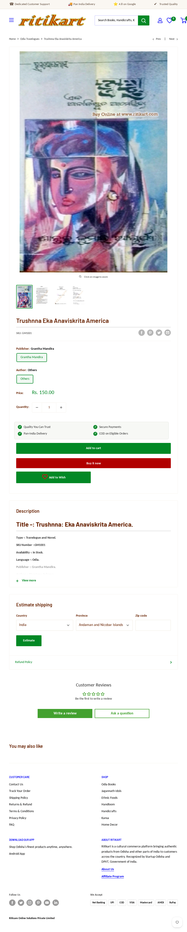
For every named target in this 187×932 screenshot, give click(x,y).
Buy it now (93, 463)
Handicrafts (108, 811)
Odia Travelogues (29, 39)
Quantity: (22, 407)
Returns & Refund (20, 804)
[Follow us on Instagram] (29, 902)
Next (171, 39)
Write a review (65, 713)
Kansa (105, 818)
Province (82, 616)
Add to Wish (57, 477)
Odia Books (108, 784)
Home (12, 39)
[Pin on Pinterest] (150, 332)
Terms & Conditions (21, 811)
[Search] (143, 20)
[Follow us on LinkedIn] (55, 902)
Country (21, 616)
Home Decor (109, 824)
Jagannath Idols (111, 791)
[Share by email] (167, 332)
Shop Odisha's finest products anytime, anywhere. (41, 847)
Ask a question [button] (122, 713)
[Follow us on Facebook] (12, 902)
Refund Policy (23, 662)
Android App (17, 854)
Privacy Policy (17, 818)
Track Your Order (20, 791)
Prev (158, 39)
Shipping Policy (18, 798)
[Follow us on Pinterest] (38, 902)
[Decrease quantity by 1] (37, 407)
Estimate (29, 640)
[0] (169, 22)
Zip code (141, 616)
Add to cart (93, 448)
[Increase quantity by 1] (61, 407)
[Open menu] (11, 20)
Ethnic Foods (109, 798)
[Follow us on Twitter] (21, 902)
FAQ (11, 824)
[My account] (160, 20)
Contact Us (16, 784)
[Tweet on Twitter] (159, 332)
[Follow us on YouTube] (47, 902)
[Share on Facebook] (141, 332)
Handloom (108, 804)
